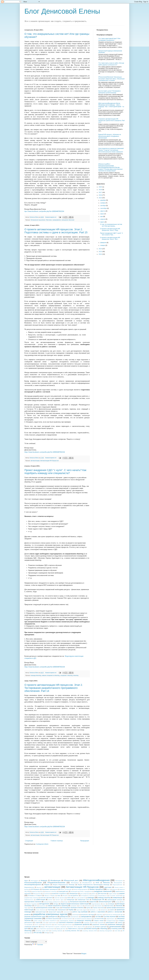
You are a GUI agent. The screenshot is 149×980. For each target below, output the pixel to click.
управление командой (114, 924)
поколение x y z (93, 909)
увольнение (68, 924)
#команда (44, 880)
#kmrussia (106, 882)
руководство (64, 916)
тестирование (28, 924)
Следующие (29, 841)
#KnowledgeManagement (32, 884)
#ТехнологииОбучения (33, 882)
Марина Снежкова (31, 903)
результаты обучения (87, 914)
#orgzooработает (117, 884)
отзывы (57, 907)
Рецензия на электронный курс (114, 914)
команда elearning (36, 675)
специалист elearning (66, 675)
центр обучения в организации (45, 928)
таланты (120, 922)
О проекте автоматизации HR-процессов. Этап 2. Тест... (110, 238)
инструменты (74, 895)
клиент (69, 897)
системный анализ (66, 918)
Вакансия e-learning (50, 891)
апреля (103, 219)
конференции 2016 (83, 899)
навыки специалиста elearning (50, 675)
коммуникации (117, 897)
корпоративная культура (114, 899)
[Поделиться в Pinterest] (72, 217)
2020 (100, 187)
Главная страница (57, 841)
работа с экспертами (115, 912)
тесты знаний (39, 924)
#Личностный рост (71, 880)
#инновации (34, 880)
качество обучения (46, 897)
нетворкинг (74, 905)
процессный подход (55, 912)
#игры (26, 880)
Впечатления (37, 893)
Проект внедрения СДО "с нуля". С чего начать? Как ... (111, 234)
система (98, 916)
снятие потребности (51, 920)
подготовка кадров (81, 909)
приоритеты (104, 909)
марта (102, 222)
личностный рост (105, 902)
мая (101, 216)
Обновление (88, 905)
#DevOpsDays (75, 882)
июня (102, 214)
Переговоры (51, 909)
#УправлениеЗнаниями (56, 882)
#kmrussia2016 (118, 882)
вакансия (114, 889)
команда (90, 897)
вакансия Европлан (37, 891)
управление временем (81, 924)
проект (112, 909)
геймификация (73, 893)
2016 (100, 195)
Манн (123, 901)
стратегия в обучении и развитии (69, 922)
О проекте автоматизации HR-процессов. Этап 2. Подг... (110, 229)
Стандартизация (111, 920)
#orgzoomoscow (29, 887)
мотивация (111, 903)
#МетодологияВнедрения (96, 880)
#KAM (97, 882)
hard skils (117, 930)
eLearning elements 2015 (72, 930)
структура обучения (89, 922)
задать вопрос (113, 893)
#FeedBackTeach (87, 882)
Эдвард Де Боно (61, 928)
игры (58, 895)
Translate (40, 944)
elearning (75, 675)
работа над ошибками (80, 912)
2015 (100, 198)
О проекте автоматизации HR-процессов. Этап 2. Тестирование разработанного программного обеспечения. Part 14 (53, 687)
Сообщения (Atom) (42, 844)
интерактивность (102, 895)
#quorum (39, 887)
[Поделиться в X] (68, 217)
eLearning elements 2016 (89, 930)
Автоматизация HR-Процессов (49, 460)
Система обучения (109, 916)
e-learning (103, 928)
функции (89, 926)
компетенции (40, 899)
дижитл (93, 893)
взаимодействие (63, 891)
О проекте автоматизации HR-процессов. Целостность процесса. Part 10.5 (111, 120)
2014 (100, 249)
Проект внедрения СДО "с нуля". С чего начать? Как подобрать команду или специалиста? (55, 472)
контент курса (60, 899)
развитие (27, 914)
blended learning (91, 928)
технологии (48, 924)
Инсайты (65, 895)
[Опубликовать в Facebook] (70, 217)
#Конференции (55, 880)
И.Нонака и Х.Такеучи (35, 895)
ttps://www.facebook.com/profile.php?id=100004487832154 (44, 211)
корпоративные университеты (52, 901)
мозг (104, 903)
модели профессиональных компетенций (75, 904)
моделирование (96, 903)
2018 (100, 189)
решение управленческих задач (35, 916)
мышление (42, 905)
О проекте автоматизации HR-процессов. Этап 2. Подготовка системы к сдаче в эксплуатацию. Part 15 (55, 231)
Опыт (31, 907)
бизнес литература (65, 889)
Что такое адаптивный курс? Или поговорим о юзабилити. (109, 39)
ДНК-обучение (102, 893)
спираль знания (98, 920)
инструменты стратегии (88, 895)
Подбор (71, 910)
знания (122, 893)
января (102, 245)
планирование (62, 909)
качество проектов (59, 897)
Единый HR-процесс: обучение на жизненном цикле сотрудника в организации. (109, 136)
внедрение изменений (103, 891)
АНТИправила (35, 889)
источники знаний (114, 895)
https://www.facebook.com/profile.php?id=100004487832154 (44, 452)
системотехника (99, 918)
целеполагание (115, 926)
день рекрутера (84, 893)
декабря (103, 200)
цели (26, 928)
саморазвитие (56, 220)
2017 (100, 192)
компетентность (28, 899)
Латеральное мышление (38, 220)
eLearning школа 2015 (42, 930)
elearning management (105, 930)
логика (117, 901)
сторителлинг (52, 922)
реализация (75, 914)
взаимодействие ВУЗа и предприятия (81, 891)
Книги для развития (79, 897)
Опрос (26, 907)
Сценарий (100, 922)
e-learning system (116, 928)
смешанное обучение (67, 220)
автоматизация (35, 460)
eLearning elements (56, 930)
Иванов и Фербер (49, 895)
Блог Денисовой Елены (62, 11)
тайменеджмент (110, 922)
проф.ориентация (40, 912)
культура (65, 901)
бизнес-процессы (96, 889)
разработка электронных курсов (50, 914)
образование (98, 905)
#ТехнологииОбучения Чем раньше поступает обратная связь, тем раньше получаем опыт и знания (111, 78)
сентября (103, 208)
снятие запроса (38, 920)
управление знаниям (98, 924)
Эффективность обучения (76, 928)
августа (103, 211)
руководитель (52, 916)
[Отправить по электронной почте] (64, 217)
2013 (100, 251)
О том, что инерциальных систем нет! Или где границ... (111, 225)
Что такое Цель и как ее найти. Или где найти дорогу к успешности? (111, 64)
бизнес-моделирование (80, 889)
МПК (35, 905)
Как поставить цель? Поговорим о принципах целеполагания (109, 91)
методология (44, 904)
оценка (88, 907)
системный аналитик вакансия (83, 918)
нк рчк (81, 905)
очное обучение (40, 909)
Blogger (83, 953)
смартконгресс (110, 918)
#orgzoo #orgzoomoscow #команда (63, 884)
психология (67, 912)
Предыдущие (84, 841)
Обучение (49, 220)
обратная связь (108, 905)
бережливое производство (50, 889)
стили (44, 922)
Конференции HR (98, 899)
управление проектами (31, 926)
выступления (46, 893)
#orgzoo (46, 884)
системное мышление (52, 918)
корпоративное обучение (32, 902)
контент (50, 899)
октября (103, 205)
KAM (45, 932)
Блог (108, 889)
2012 (100, 254)
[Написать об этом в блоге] (66, 217)
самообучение (74, 916)
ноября (103, 203)
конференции (70, 899)
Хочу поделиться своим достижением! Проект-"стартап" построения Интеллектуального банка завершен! (111, 150)
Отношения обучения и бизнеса (73, 907)
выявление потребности (59, 893)
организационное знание (44, 907)
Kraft (50, 932)
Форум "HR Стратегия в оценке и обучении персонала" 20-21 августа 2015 (63, 926)
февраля (103, 242)
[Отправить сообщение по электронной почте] (59, 217)
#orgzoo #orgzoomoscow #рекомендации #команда (93, 884)
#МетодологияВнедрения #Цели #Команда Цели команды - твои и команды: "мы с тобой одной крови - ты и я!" (111, 106)
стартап (37, 922)
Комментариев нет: (51, 217)
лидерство (92, 902)
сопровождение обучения (66, 920)
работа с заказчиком (98, 912)
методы (55, 903)
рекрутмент (99, 914)
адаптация (108, 887)
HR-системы (38, 932)
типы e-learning (58, 924)
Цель (32, 928)
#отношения (118, 880)
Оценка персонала (98, 907)
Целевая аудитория (100, 926)
